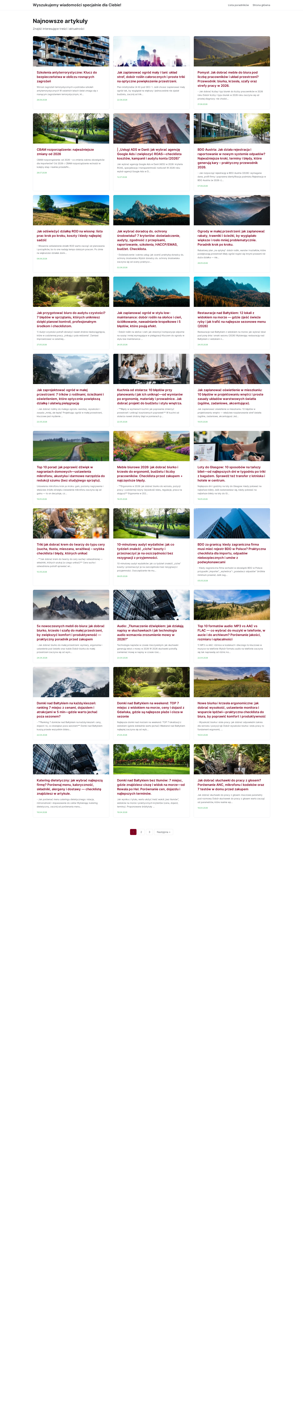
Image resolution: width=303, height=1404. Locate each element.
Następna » (163, 832)
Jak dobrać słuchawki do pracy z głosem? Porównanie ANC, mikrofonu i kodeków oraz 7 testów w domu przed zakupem (231, 784)
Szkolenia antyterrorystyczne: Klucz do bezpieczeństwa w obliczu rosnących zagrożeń (67, 77)
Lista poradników (238, 5)
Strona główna (261, 5)
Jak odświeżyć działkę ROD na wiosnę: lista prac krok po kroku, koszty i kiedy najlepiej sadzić (70, 235)
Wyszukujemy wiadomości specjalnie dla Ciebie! (77, 5)
